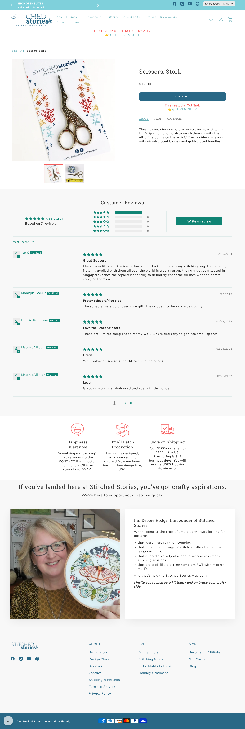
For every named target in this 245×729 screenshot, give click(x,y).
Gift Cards (197, 659)
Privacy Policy (100, 693)
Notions (150, 17)
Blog (192, 666)
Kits (59, 17)
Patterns (113, 17)
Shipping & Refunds (104, 680)
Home (13, 50)
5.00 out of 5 (56, 219)
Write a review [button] (199, 221)
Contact (95, 673)
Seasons (92, 17)
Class (61, 22)
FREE (143, 644)
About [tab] (144, 118)
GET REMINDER (184, 109)
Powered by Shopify (57, 721)
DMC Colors (168, 17)
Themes (71, 17)
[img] (92, 254)
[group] (54, 5)
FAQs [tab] (158, 118)
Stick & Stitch (131, 17)
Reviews (95, 666)
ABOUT (95, 644)
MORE (193, 644)
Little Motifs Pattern (155, 666)
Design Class (99, 659)
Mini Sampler (149, 652)
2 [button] (120, 403)
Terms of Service (102, 687)
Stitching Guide (151, 659)
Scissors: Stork (36, 50)
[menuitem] (59, 17)
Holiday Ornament (153, 673)
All (22, 50)
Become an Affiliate (204, 652)
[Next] (98, 5)
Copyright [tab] (175, 118)
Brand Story (98, 652)
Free (76, 22)
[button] (101, 212)
